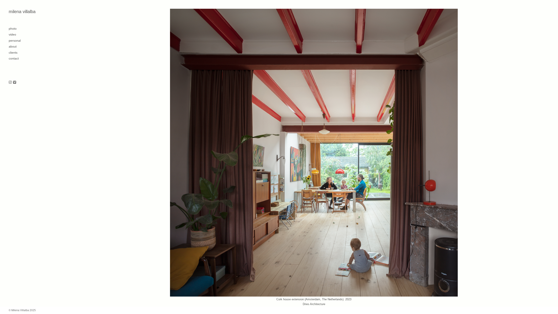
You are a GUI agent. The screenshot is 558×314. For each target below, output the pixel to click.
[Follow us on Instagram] (10, 82)
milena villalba (22, 11)
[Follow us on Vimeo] (14, 82)
